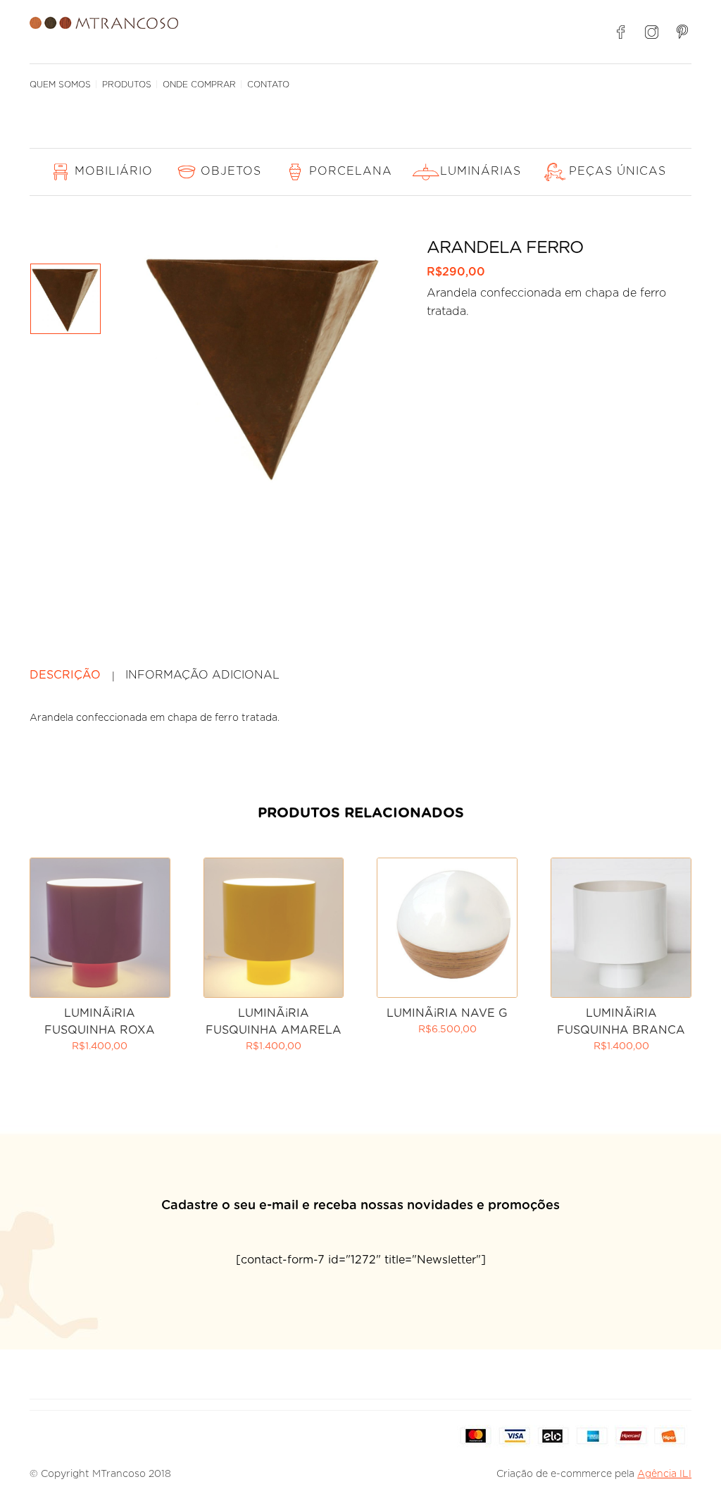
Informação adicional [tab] (202, 675)
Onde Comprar (199, 84)
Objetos (231, 171)
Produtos (126, 84)
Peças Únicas (617, 171)
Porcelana (350, 171)
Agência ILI (664, 1474)
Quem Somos (60, 84)
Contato (268, 84)
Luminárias (480, 171)
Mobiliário (114, 171)
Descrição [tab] (65, 675)
